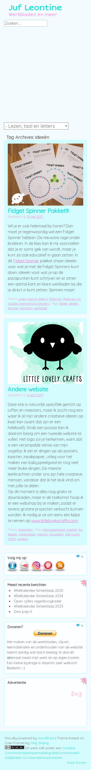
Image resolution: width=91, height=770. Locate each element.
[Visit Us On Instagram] (36, 571)
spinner (13, 308)
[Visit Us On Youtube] (24, 571)
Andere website (28, 389)
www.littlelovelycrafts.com (54, 520)
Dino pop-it (23, 611)
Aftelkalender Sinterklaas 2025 (38, 590)
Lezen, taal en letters (33, 299)
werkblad (40, 308)
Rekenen (55, 299)
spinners (26, 308)
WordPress (46, 738)
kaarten (42, 534)
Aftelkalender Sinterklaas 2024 (38, 596)
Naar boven (76, 762)
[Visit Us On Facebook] (12, 571)
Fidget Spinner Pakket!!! (38, 210)
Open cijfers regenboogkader (38, 601)
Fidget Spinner (26, 260)
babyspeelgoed (54, 529)
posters (22, 539)
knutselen (57, 534)
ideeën (73, 303)
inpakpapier (27, 534)
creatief (71, 529)
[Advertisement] (45, 76)
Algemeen (25, 529)
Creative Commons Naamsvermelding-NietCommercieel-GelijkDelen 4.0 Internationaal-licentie (42, 753)
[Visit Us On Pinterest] (48, 571)
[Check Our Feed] (60, 571)
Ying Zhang (40, 743)
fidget (63, 303)
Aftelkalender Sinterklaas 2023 (38, 606)
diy (80, 529)
